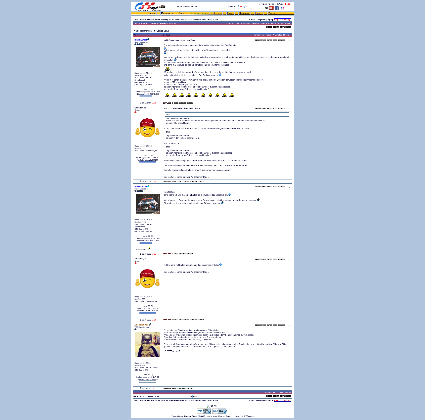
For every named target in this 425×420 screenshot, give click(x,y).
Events (218, 13)
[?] (152, 89)
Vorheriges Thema (262, 35)
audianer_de (140, 108)
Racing (165, 20)
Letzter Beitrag (141, 23)
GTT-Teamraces (177, 20)
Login (269, 20)
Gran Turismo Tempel (143, 20)
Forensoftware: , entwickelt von (201, 416)
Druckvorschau (232, 23)
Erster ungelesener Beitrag (163, 23)
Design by (244, 416)
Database (244, 13)
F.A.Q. (280, 4)
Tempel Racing (267, 4)
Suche (230, 13)
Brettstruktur (285, 392)
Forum (152, 13)
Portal (272, 13)
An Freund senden (250, 23)
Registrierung (199, 13)
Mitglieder (167, 13)
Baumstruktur (270, 392)
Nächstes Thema (281, 35)
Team (181, 13)
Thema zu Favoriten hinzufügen (276, 23)
